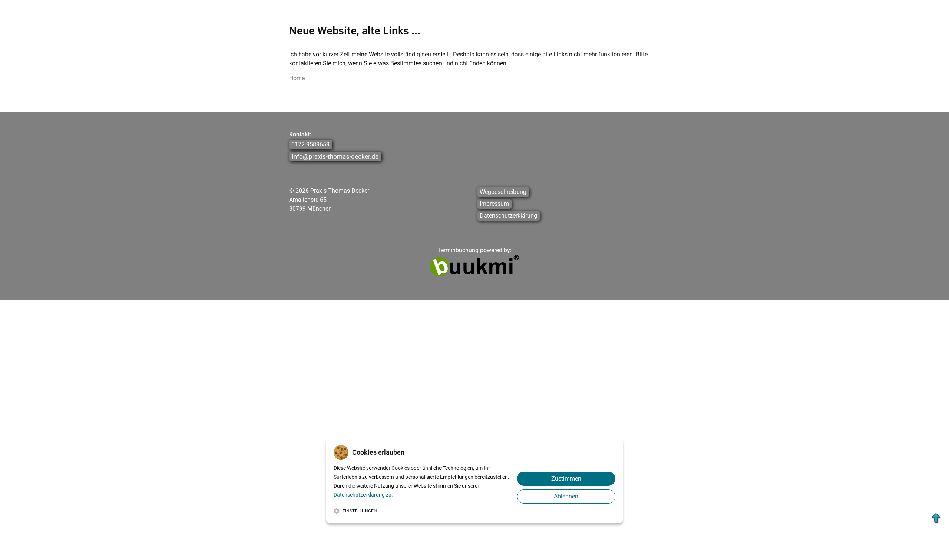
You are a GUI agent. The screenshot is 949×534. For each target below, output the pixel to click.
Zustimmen (566, 478)
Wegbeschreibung (503, 192)
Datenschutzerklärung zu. (363, 495)
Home (297, 78)
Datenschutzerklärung (508, 216)
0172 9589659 (310, 144)
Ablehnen (566, 496)
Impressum (494, 204)
